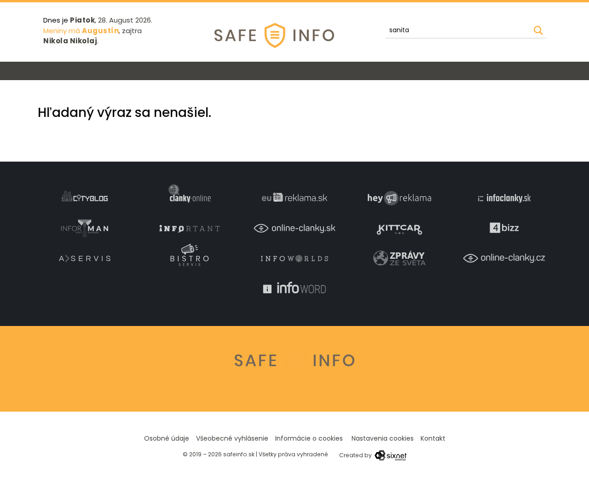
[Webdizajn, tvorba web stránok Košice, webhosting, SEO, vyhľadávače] (390, 455)
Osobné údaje (166, 438)
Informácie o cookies (309, 438)
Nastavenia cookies (383, 438)
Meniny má (81, 30)
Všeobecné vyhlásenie (232, 438)
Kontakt (433, 438)
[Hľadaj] (538, 30)
